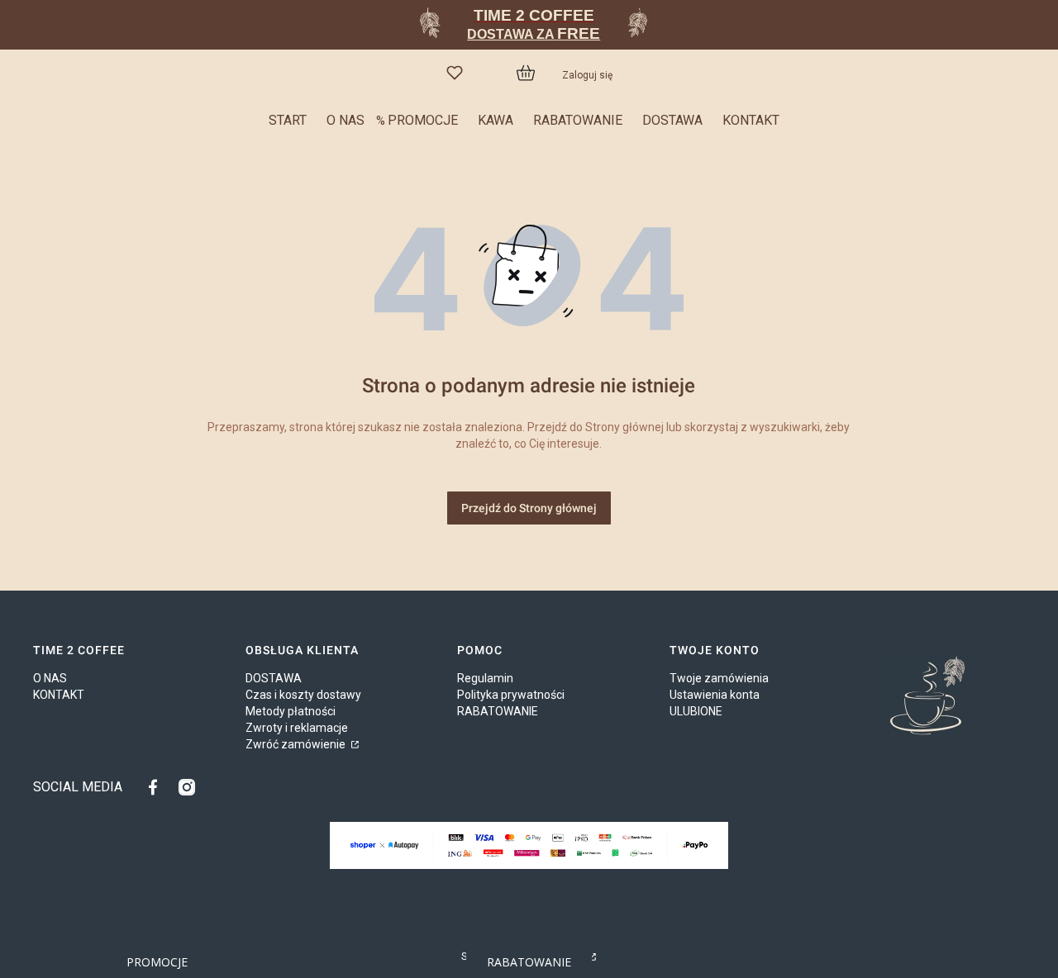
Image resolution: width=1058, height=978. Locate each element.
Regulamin (485, 678)
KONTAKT (58, 694)
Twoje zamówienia (719, 678)
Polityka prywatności (511, 694)
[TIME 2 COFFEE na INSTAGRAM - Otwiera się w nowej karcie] (187, 787)
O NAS (50, 678)
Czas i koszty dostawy (303, 694)
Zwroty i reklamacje (296, 727)
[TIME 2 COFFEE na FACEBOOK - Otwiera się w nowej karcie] (157, 787)
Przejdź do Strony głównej (529, 508)
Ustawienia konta (715, 694)
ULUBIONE (696, 711)
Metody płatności (290, 711)
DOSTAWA (273, 678)
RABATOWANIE (497, 711)
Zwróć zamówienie (296, 744)
